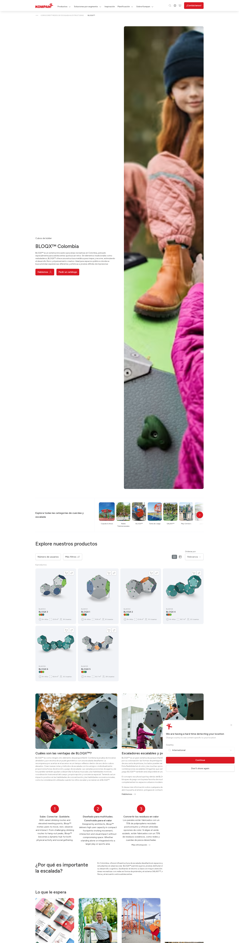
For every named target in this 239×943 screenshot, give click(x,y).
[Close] (231, 725)
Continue (200, 760)
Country (170, 745)
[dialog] (119, 471)
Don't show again (200, 768)
